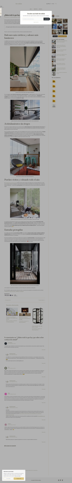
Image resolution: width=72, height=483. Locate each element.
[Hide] (0, 16)
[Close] (24, 470)
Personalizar (8, 478)
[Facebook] (1, 13)
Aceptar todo (19, 478)
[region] (13, 475)
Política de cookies (17, 475)
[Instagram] (1, 10)
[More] (1, 15)
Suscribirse (47, 18)
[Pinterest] (1, 9)
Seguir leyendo (36, 22)
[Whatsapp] (1, 12)
